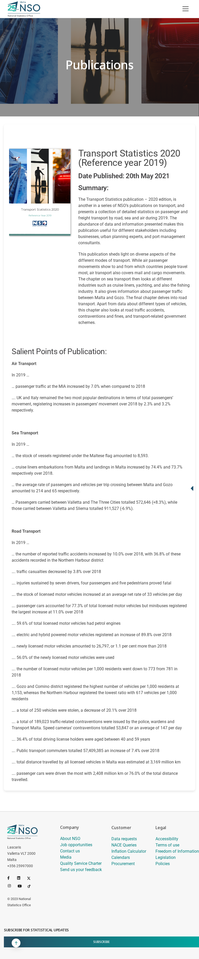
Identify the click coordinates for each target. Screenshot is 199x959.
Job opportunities (76, 844)
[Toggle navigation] (185, 8)
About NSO (70, 838)
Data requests (124, 838)
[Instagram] (12, 886)
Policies (162, 863)
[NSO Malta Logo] (24, 9)
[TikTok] (31, 886)
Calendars (120, 857)
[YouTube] (21, 886)
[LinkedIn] (21, 878)
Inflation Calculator (128, 851)
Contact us (70, 851)
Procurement (123, 863)
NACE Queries (124, 845)
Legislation (165, 857)
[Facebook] (11, 878)
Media (66, 857)
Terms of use (167, 845)
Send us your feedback (81, 869)
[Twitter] (31, 878)
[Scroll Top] (16, 943)
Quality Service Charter (81, 863)
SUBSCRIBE (101, 942)
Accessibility (166, 838)
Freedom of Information (177, 851)
